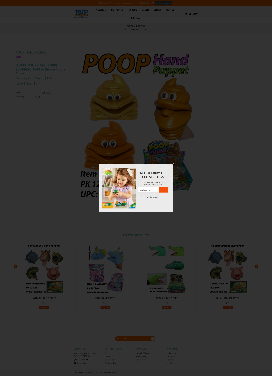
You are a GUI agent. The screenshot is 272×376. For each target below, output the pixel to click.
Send (163, 190)
